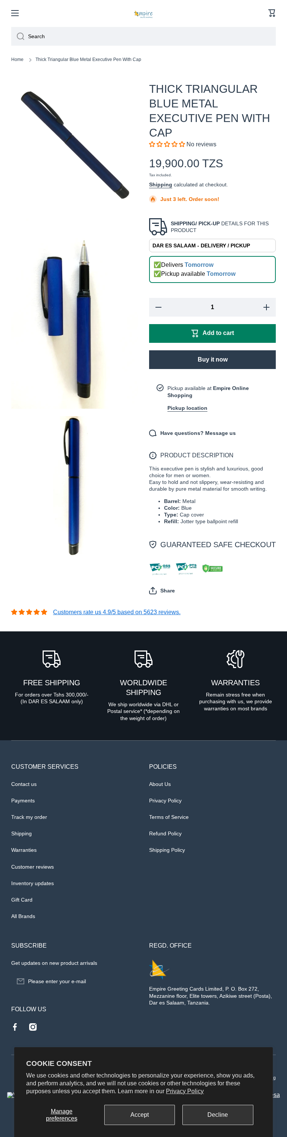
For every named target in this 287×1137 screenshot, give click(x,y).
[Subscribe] (128, 981)
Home (17, 59)
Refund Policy (165, 833)
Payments (23, 801)
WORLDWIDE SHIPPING (143, 687)
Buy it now (213, 359)
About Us (160, 784)
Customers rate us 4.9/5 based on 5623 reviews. (116, 612)
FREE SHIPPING (51, 683)
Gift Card (22, 900)
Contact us (24, 784)
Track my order (29, 817)
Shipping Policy (167, 850)
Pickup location (187, 408)
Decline (217, 1115)
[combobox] (143, 36)
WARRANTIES (235, 683)
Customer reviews (32, 867)
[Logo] (143, 13)
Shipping (160, 185)
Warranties (24, 850)
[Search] (17, 36)
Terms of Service (169, 817)
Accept (139, 1115)
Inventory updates (32, 883)
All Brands (23, 916)
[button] (272, 13)
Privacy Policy (185, 1091)
